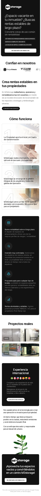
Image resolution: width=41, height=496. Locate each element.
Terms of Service (22, 491)
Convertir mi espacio (10, 108)
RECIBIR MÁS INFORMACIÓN (20, 50)
